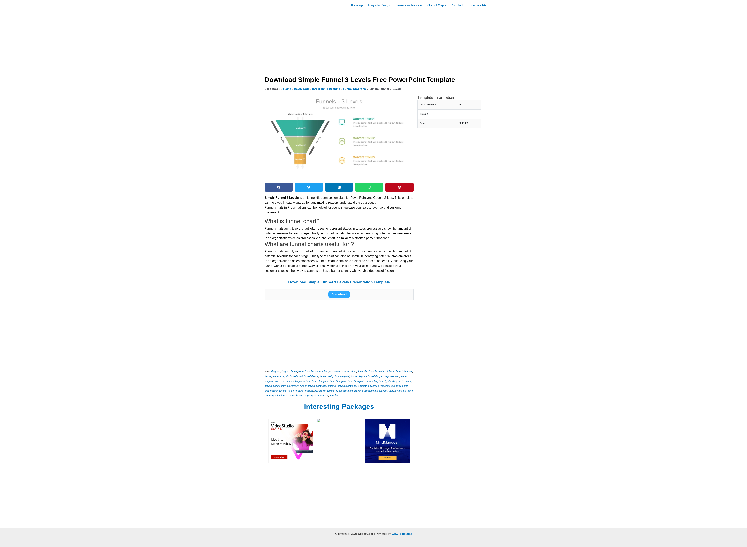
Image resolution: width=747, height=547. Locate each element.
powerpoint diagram (275, 385)
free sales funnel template (371, 371)
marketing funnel (376, 381)
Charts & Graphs (436, 5)
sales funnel (281, 395)
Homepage (357, 5)
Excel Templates (478, 5)
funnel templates (357, 381)
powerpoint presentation (381, 385)
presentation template (366, 390)
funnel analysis (280, 376)
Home (287, 89)
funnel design (311, 376)
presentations (386, 390)
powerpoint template (302, 390)
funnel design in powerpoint (335, 376)
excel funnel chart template (313, 371)
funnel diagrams (296, 381)
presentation (346, 390)
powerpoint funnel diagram (322, 385)
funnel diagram (359, 376)
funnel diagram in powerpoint (383, 376)
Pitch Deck (457, 5)
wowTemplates (402, 533)
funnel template (338, 381)
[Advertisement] (373, 42)
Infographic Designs (379, 5)
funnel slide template (317, 381)
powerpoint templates (326, 390)
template (334, 395)
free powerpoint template (342, 371)
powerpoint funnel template (352, 385)
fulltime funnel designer (399, 371)
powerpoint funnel (297, 385)
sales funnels (321, 395)
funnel (268, 376)
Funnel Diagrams (354, 89)
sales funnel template (301, 395)
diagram (275, 371)
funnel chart (296, 376)
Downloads (301, 89)
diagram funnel (289, 371)
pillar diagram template (399, 381)
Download (339, 294)
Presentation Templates (409, 5)
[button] (279, 187)
